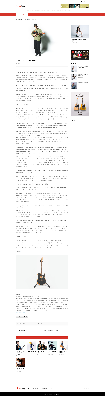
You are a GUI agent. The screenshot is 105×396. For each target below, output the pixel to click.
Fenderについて (31, 388)
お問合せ (46, 388)
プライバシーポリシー (53, 388)
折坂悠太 (41, 323)
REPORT (57, 10)
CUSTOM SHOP (67, 10)
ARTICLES (53, 10)
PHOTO (48, 10)
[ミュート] (85, 58)
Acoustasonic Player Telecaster (42, 290)
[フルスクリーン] (87, 58)
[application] (80, 55)
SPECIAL (41, 10)
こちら (21, 251)
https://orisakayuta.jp (20, 312)
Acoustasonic (26, 323)
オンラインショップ (74, 10)
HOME (28, 10)
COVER (31, 10)
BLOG (61, 10)
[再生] (72, 58)
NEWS (45, 10)
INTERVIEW (36, 10)
